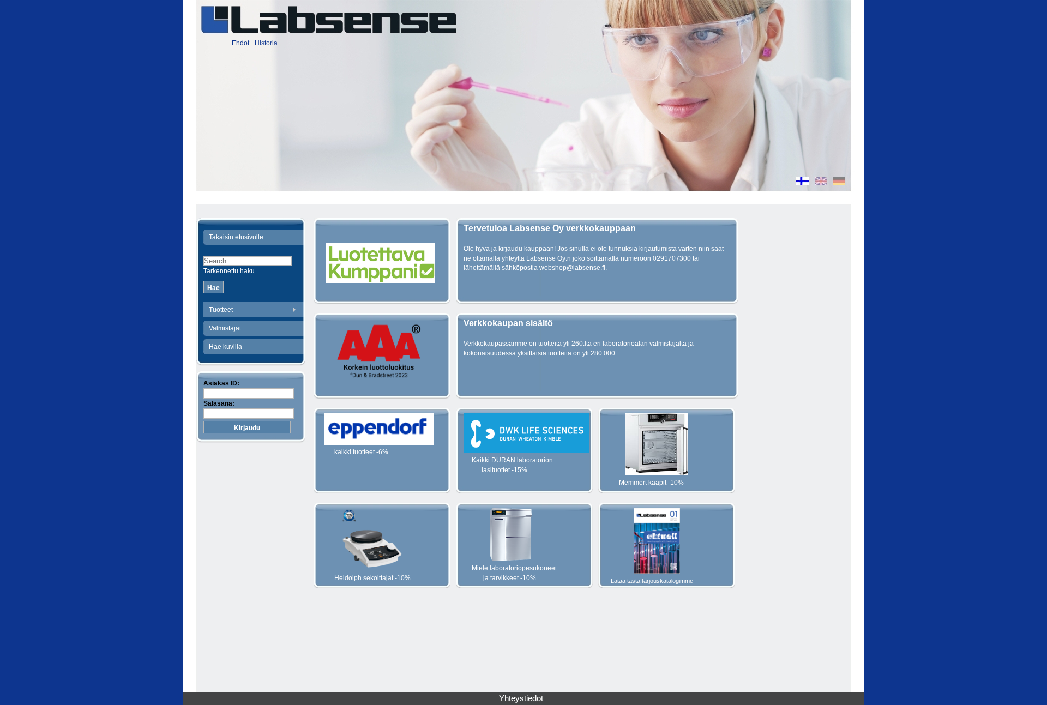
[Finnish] (802, 182)
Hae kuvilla (225, 347)
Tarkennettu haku (229, 271)
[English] (821, 182)
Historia (266, 43)
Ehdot (240, 43)
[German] (839, 182)
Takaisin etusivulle (236, 237)
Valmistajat (225, 328)
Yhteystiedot (521, 698)
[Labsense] (328, 19)
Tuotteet (221, 310)
